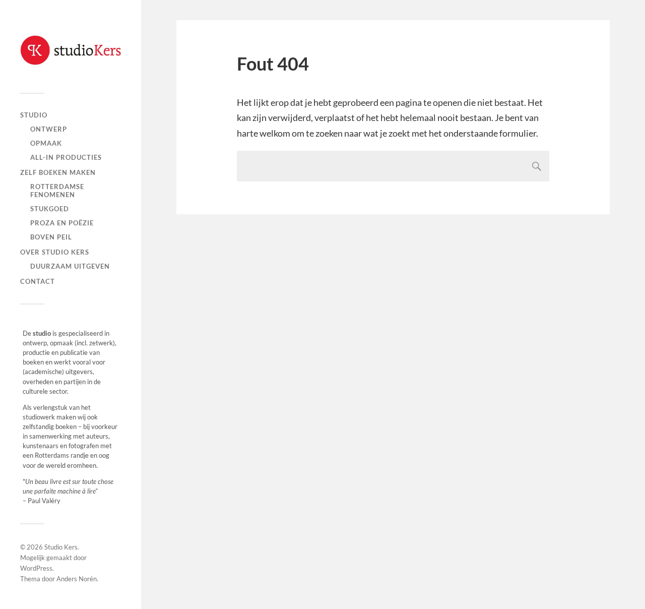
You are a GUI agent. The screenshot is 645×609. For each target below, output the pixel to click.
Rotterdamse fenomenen (57, 190)
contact (37, 281)
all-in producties (66, 157)
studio (33, 115)
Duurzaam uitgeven (70, 266)
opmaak (46, 143)
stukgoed (49, 209)
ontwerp (48, 129)
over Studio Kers (54, 252)
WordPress (36, 568)
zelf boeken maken (58, 172)
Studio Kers (61, 547)
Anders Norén (76, 579)
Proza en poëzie (62, 223)
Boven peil (51, 237)
